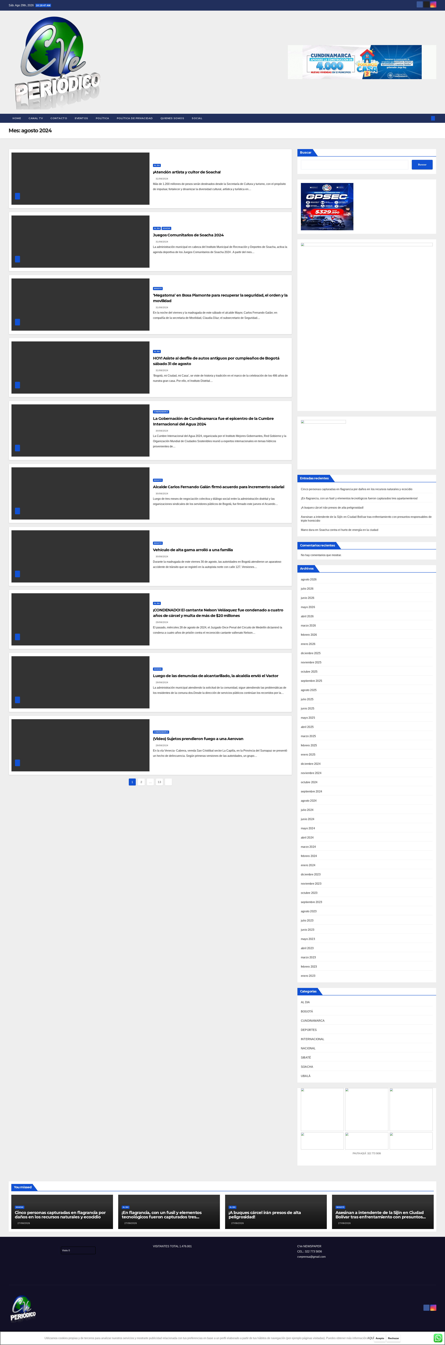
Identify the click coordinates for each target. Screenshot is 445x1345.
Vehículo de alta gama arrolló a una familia (193, 550)
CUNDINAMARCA (161, 412)
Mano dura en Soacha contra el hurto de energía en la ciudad (339, 529)
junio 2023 (307, 929)
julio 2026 (307, 588)
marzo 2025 (308, 736)
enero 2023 (308, 975)
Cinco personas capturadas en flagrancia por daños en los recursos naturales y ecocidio (356, 489)
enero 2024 (308, 865)
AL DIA (157, 165)
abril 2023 (307, 948)
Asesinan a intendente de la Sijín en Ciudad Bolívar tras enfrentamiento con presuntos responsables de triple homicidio (379, 1217)
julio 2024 (307, 809)
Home (17, 118)
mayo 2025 (308, 717)
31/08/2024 (162, 179)
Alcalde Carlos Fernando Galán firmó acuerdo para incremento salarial (218, 487)
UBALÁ (305, 1076)
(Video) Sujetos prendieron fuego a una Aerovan (198, 738)
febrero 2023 (309, 966)
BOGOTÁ (158, 288)
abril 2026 (307, 616)
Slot (11, 1273)
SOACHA (166, 228)
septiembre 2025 (311, 680)
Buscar (306, 152)
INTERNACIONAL (312, 1039)
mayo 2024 (308, 828)
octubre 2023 (309, 892)
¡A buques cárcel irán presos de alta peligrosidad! (332, 507)
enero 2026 (308, 643)
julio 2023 (307, 920)
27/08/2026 (24, 1223)
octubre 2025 (309, 671)
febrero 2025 (309, 745)
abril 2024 (307, 837)
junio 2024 (307, 819)
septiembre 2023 (311, 902)
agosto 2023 (309, 911)
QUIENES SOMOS (172, 118)
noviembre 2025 (311, 662)
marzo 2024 (308, 846)
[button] (427, 118)
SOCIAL (197, 118)
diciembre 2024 (311, 763)
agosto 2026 (309, 579)
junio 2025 (307, 708)
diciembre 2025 (311, 653)
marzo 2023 (308, 957)
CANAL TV (36, 118)
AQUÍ (370, 1338)
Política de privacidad (135, 118)
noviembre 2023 (311, 883)
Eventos (81, 118)
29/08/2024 (162, 622)
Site (16, 1273)
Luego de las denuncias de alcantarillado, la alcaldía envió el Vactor (215, 675)
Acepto (380, 1338)
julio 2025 (307, 699)
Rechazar (393, 1338)
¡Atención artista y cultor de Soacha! (186, 172)
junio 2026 (307, 597)
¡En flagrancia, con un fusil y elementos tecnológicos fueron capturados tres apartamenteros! (359, 498)
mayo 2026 (308, 607)
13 (159, 782)
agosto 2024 (309, 800)
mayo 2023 (308, 938)
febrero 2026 (309, 634)
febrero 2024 (309, 856)
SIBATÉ (306, 1057)
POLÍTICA (102, 118)
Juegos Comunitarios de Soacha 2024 (188, 235)
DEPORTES (309, 1029)
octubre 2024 (309, 782)
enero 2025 (308, 754)
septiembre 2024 (311, 791)
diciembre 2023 (311, 874)
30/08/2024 (162, 431)
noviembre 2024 (311, 773)
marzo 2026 (308, 625)
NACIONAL (308, 1048)
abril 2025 (307, 726)
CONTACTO (58, 118)
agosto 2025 (309, 690)
